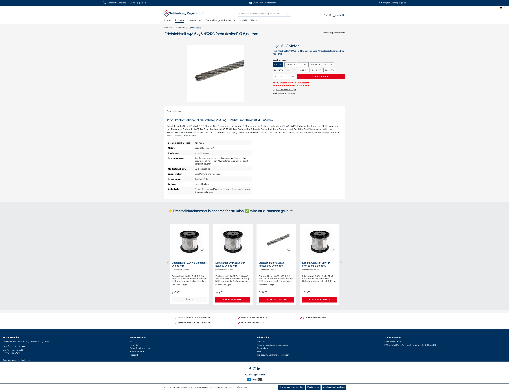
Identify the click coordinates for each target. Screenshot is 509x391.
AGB (259, 352)
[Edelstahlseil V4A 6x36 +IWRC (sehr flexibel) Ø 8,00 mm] (215, 73)
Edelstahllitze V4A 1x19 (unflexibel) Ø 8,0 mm (271, 264)
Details (189, 299)
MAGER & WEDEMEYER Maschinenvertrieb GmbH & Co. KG (410, 345)
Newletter (134, 345)
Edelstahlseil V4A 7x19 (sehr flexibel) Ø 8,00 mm (230, 264)
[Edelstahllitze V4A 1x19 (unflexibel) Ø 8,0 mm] (276, 241)
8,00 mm (278, 64)
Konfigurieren (313, 387)
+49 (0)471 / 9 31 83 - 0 (136, 3)
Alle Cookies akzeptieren (334, 387)
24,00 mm (316, 70)
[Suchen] (288, 13)
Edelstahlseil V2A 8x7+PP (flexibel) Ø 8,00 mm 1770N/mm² (316, 264)
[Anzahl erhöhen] (293, 76)
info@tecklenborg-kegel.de (394, 3)
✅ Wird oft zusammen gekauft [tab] (269, 211)
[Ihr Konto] (330, 15)
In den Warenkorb (320, 76)
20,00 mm (292, 70)
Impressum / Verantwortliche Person (273, 355)
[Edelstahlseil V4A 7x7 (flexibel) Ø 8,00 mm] (189, 241)
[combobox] (261, 13)
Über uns (261, 342)
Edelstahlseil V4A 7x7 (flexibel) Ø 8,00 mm (189, 264)
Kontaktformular (25, 360)
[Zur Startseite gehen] (184, 13)
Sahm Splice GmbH (393, 342)
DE (504, 8)
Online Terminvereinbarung (264, 3)
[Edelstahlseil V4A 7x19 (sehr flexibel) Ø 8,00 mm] (232, 241)
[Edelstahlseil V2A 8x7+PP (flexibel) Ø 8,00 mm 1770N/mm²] (319, 241)
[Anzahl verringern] (275, 76)
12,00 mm (303, 64)
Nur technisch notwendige (291, 387)
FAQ (131, 342)
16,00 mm (328, 64)
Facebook (134, 355)
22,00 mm (304, 70)
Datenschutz (262, 348)
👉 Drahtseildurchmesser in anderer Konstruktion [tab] (206, 211)
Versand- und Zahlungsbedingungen (273, 345)
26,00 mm (329, 70)
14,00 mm (315, 64)
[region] (216, 73)
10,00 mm (290, 64)
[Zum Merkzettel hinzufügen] (202, 250)
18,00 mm (278, 70)
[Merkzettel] (325, 15)
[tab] (174, 111)
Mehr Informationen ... (240, 387)
